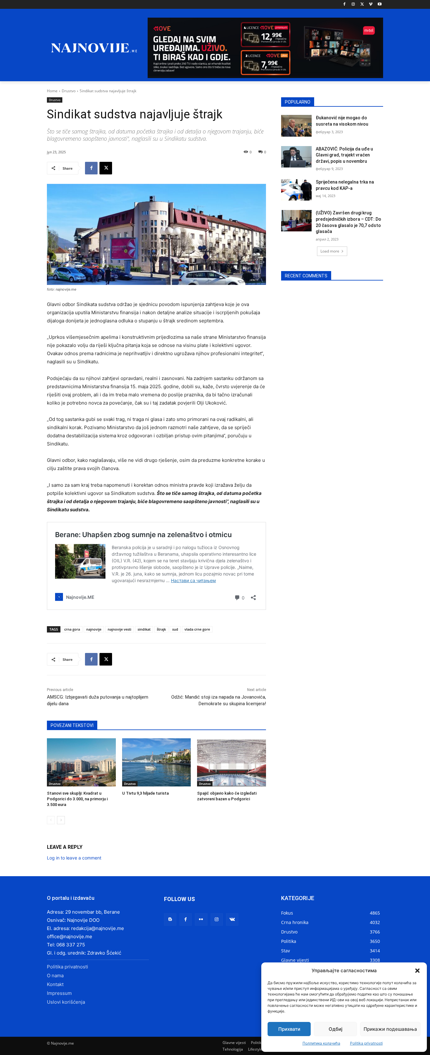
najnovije (93, 629)
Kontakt (55, 984)
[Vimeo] (370, 4)
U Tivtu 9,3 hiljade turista (145, 793)
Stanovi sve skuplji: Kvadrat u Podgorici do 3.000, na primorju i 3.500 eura (77, 799)
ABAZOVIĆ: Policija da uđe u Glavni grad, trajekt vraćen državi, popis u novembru (344, 155)
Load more (329, 251)
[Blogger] (170, 919)
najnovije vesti (119, 629)
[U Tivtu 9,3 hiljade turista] (156, 762)
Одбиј (335, 1029)
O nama (55, 975)
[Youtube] (379, 4)
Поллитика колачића (321, 1043)
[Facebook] (344, 4)
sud (175, 629)
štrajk (161, 629)
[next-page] (61, 820)
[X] (362, 4)
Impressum (59, 993)
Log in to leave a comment (74, 857)
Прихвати (289, 1029)
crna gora (72, 629)
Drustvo (69, 91)
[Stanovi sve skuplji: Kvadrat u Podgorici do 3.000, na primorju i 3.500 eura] (81, 762)
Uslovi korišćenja (66, 1002)
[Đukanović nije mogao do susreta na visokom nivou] (296, 125)
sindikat (144, 629)
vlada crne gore (197, 629)
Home (52, 91)
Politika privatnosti (366, 1043)
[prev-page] (51, 820)
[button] (417, 970)
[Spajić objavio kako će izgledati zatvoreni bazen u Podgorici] (231, 762)
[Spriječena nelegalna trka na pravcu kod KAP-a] (296, 190)
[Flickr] (201, 919)
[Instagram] (353, 4)
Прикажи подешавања (390, 1029)
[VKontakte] (232, 919)
